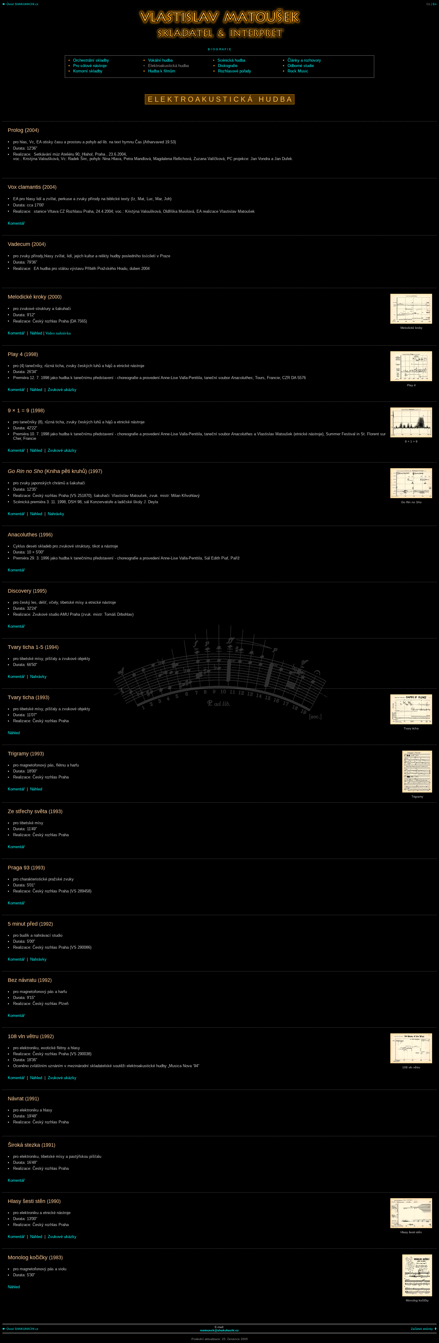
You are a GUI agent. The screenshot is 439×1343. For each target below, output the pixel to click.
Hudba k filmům (161, 71)
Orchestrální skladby (91, 60)
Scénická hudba (231, 60)
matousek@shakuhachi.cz (219, 1330)
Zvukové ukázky (62, 389)
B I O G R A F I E (219, 49)
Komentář (16, 223)
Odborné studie (301, 65)
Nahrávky (56, 514)
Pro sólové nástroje (90, 65)
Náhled (36, 333)
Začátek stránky (422, 1328)
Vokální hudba (160, 60)
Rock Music (298, 71)
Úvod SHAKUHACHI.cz (22, 4)
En (435, 4)
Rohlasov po (234, 71)
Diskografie (227, 65)
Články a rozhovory (304, 60)
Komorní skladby (87, 71)
